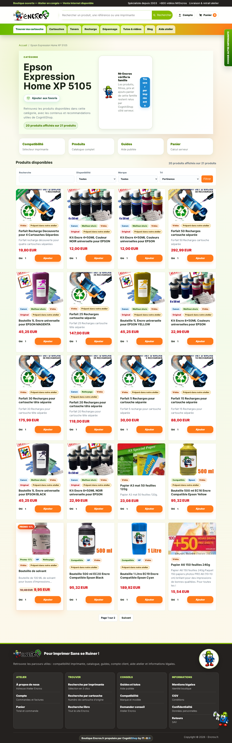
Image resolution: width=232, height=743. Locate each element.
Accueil (23, 45)
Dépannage (110, 29)
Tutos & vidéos (132, 29)
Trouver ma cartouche (29, 29)
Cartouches (56, 29)
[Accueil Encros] (34, 15)
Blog (150, 29)
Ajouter (47, 258)
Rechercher (164, 15)
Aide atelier (166, 29)
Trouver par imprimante (145, 92)
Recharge (91, 29)
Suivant (126, 617)
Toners (74, 29)
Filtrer (207, 178)
